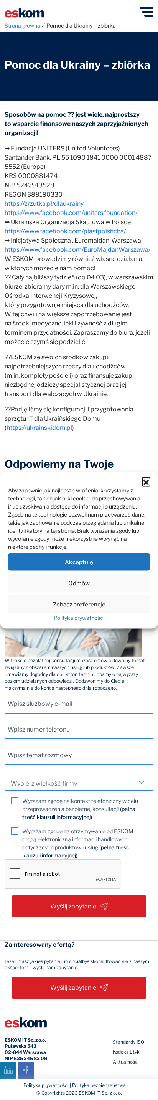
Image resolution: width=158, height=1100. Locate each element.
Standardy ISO (128, 1042)
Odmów (79, 583)
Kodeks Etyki (127, 1052)
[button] (146, 482)
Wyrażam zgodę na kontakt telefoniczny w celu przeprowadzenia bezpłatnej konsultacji (80, 809)
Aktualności (126, 1062)
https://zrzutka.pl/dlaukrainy (44, 203)
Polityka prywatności (79, 617)
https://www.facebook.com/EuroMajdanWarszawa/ (77, 249)
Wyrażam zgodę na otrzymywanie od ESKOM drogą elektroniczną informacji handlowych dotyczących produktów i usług (77, 843)
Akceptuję (79, 561)
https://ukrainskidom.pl (39, 427)
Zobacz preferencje (79, 604)
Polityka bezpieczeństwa (99, 1085)
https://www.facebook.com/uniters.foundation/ (71, 212)
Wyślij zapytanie (73, 906)
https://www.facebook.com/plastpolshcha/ (65, 231)
